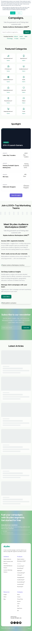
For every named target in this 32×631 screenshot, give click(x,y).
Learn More (6, 296)
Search (27, 32)
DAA (18, 606)
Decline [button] (19, 13)
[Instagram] (17, 623)
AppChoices (19, 608)
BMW (26, 36)
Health (21, 36)
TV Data (16, 38)
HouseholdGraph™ (21, 582)
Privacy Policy (20, 599)
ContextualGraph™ (21, 572)
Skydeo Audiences (7, 559)
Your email (4, 531)
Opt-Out (18, 601)
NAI (18, 610)
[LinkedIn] (20, 623)
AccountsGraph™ (20, 566)
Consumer (22, 38)
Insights (5, 594)
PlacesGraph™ (20, 586)
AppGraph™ (19, 570)
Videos (5, 596)
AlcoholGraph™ (20, 568)
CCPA (18, 603)
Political (16, 36)
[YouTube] (12, 623)
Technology (10, 38)
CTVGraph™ (19, 575)
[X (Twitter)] (14, 623)
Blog (4, 599)
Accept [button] (12, 13)
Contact (18, 596)
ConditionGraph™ (20, 579)
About (18, 594)
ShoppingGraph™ (20, 577)
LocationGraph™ (20, 584)
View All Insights (16, 195)
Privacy (29, 628)
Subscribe (26, 327)
